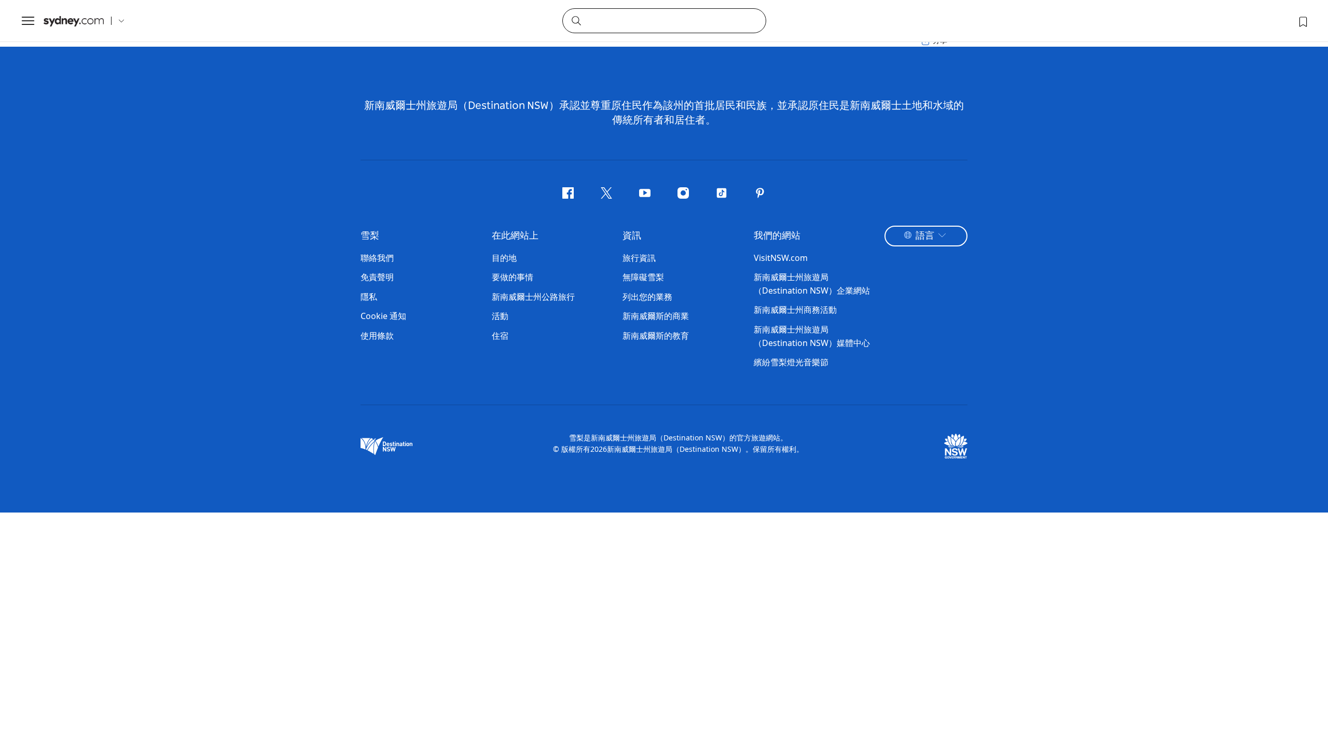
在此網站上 (515, 236)
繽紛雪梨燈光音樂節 (791, 362)
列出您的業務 (647, 296)
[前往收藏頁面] (1302, 21)
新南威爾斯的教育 (655, 335)
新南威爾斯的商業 (655, 316)
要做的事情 (512, 277)
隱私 (369, 296)
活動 (500, 316)
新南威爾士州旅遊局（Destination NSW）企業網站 (812, 283)
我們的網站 (777, 236)
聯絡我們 (377, 258)
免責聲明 (377, 277)
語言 (925, 236)
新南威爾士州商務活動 (795, 309)
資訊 (631, 236)
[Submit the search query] (576, 20)
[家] (74, 21)
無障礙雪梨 (643, 277)
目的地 (504, 258)
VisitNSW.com (781, 258)
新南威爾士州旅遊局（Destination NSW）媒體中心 (812, 336)
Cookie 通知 (383, 316)
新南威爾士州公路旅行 (533, 296)
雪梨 (370, 236)
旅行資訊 (639, 258)
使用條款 (377, 335)
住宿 (500, 335)
